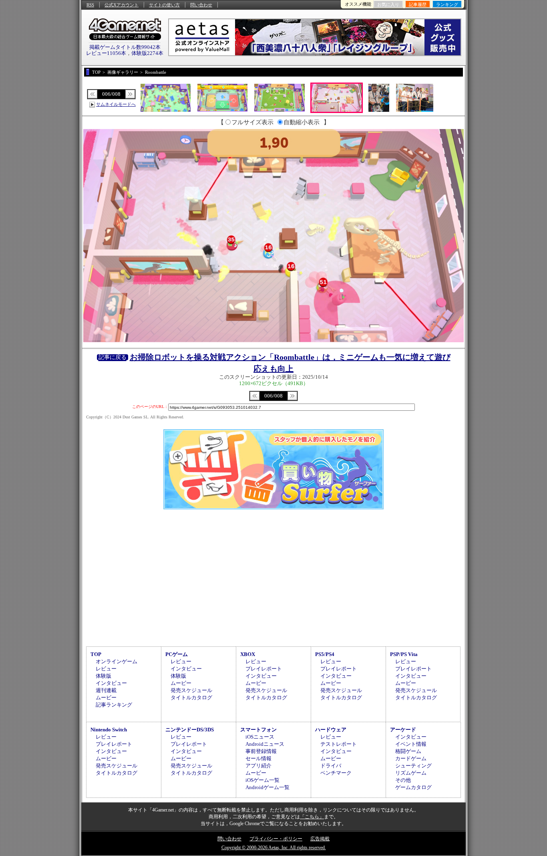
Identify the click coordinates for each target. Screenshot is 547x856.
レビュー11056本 (106, 53)
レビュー (106, 669)
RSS (90, 4)
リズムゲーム (410, 773)
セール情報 (258, 758)
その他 (403, 780)
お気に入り (388, 4)
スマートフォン (258, 730)
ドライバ (330, 766)
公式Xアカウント (122, 4)
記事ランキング (114, 705)
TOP (95, 654)
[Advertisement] (273, 577)
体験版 (103, 676)
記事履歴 (417, 4)
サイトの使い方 (164, 4)
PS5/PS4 (324, 654)
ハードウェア (330, 730)
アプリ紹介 (258, 766)
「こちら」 (312, 817)
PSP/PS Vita (404, 654)
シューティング (413, 766)
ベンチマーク (336, 773)
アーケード (403, 730)
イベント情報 (410, 744)
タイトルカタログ (191, 697)
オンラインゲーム (116, 661)
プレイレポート (263, 669)
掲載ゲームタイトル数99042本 (125, 47)
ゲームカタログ (413, 787)
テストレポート (338, 744)
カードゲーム (410, 758)
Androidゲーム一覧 (267, 787)
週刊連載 (106, 690)
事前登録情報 (261, 751)
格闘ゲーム (408, 751)
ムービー (106, 697)
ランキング (447, 4)
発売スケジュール (191, 690)
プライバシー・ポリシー (275, 839)
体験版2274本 (147, 53)
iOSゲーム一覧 (262, 780)
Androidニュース (264, 744)
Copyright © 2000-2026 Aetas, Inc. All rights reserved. (273, 847)
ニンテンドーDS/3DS (189, 730)
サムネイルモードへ (116, 104)
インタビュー (111, 683)
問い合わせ (201, 4)
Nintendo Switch (108, 730)
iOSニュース (259, 737)
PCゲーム (176, 654)
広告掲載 (320, 839)
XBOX (247, 654)
